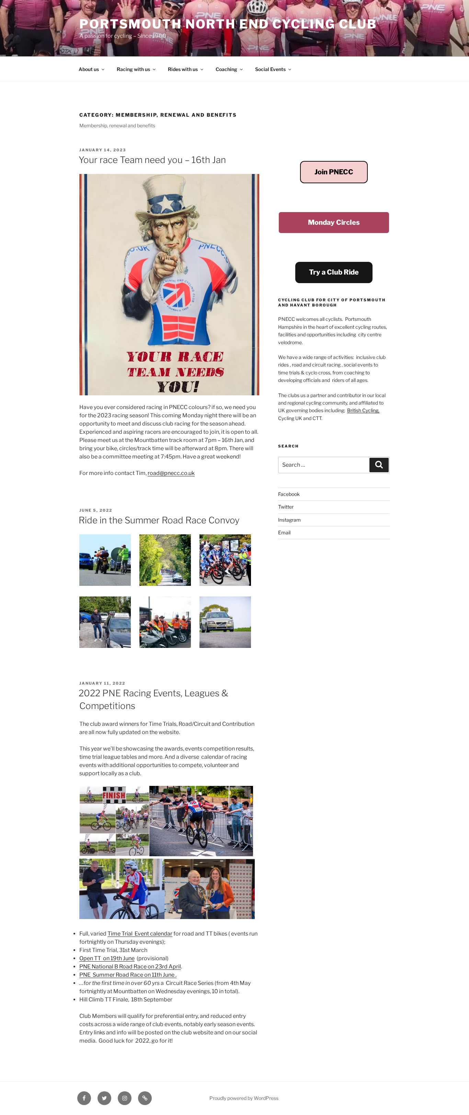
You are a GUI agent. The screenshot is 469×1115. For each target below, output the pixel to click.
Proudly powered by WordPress (243, 1098)
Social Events (270, 69)
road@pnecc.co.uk (171, 473)
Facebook (289, 494)
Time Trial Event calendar (139, 933)
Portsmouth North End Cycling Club (228, 24)
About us (89, 69)
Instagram (289, 520)
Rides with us (183, 69)
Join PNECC (333, 172)
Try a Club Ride (334, 272)
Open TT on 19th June (107, 958)
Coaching (226, 69)
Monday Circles (334, 222)
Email (284, 532)
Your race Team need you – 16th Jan (152, 159)
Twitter (286, 507)
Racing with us (133, 69)
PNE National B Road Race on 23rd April (130, 966)
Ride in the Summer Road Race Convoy (159, 520)
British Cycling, (363, 410)
